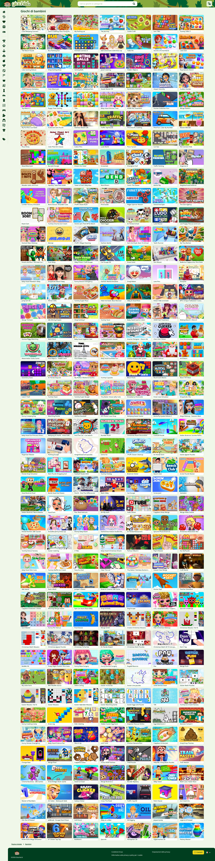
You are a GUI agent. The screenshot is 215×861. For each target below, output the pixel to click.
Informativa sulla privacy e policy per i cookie (126, 855)
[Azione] (3, 60)
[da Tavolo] (3, 85)
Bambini (28, 844)
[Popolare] (3, 31)
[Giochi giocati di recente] (209, 3)
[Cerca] (134, 3)
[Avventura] (3, 55)
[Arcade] (3, 50)
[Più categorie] (3, 139)
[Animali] (3, 45)
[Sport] (3, 130)
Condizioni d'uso (117, 852)
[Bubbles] (3, 65)
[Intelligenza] (3, 90)
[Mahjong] (3, 100)
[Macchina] (3, 95)
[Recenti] (3, 16)
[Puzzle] (3, 115)
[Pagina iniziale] (3, 11)
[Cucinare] (3, 80)
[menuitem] (3, 11)
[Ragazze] (3, 120)
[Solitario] (3, 125)
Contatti (200, 852)
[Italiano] (208, 852)
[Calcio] (3, 70)
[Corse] (3, 75)
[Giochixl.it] (17, 3)
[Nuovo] (3, 26)
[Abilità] (3, 40)
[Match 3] (3, 105)
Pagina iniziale (16, 844)
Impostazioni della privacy (161, 852)
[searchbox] (107, 3)
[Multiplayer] (3, 110)
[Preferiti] (3, 21)
